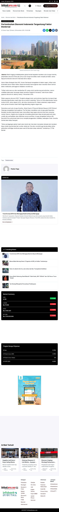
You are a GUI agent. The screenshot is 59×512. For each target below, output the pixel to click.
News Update (6, 11)
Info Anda (33, 484)
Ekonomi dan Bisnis (18, 11)
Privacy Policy (44, 491)
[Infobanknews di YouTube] (57, 1)
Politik (22, 499)
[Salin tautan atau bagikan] (56, 30)
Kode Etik (43, 489)
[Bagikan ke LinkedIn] (53, 30)
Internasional (24, 504)
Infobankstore (53, 486)
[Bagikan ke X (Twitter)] (50, 30)
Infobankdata (53, 488)
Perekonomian (9, 160)
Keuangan (38, 11)
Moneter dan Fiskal (49, 11)
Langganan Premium (50, 6)
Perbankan (30, 11)
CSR (32, 487)
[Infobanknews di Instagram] (54, 1)
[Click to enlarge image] (29, 52)
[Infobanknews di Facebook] (49, 1)
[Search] (30, 6)
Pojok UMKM (34, 493)
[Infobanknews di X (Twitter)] (52, 1)
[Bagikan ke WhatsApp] (47, 30)
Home (2, 17)
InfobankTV (53, 491)
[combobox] (27, 5)
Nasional (23, 502)
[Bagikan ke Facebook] (44, 30)
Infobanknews (54, 484)
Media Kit (43, 496)
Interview (33, 500)
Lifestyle (33, 482)
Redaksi (43, 482)
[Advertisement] (29, 144)
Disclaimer (43, 493)
